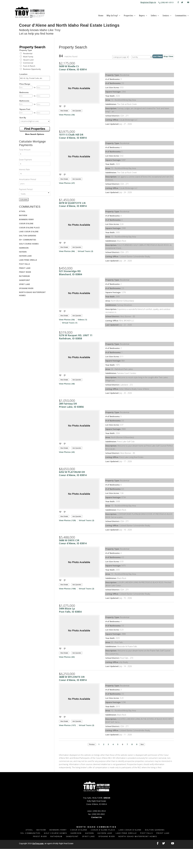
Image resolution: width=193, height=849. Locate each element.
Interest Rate (24, 169)
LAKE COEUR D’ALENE (28, 231)
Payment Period (25, 189)
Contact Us (96, 817)
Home (100, 16)
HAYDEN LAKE (25, 256)
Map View (168, 56)
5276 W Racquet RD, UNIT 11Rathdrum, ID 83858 (75, 337)
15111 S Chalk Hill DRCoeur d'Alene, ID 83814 (73, 136)
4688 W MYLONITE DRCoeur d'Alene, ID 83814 (73, 678)
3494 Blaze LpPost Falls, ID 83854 (70, 610)
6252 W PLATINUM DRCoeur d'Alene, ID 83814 (73, 473)
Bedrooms (24, 92)
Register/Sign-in (148, 2)
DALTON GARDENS (27, 235)
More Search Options (34, 134)
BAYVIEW (23, 215)
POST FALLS (24, 264)
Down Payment (25, 159)
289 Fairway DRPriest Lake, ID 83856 (71, 405)
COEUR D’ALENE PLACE (29, 227)
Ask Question (76, 110)
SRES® (106, 798)
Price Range (24, 84)
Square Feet (24, 109)
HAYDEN (23, 251)
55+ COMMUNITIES (27, 239)
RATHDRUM (24, 276)
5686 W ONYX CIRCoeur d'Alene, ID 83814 (73, 542)
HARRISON (23, 248)
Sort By (22, 118)
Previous (92, 744)
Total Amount (24, 149)
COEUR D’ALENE (26, 223)
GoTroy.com (37, 843)
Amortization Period (27, 179)
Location (23, 74)
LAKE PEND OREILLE (28, 260)
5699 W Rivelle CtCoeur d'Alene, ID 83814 (73, 68)
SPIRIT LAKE (24, 284)
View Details (64, 110)
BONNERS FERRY (26, 219)
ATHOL (22, 211)
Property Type (25, 50)
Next (142, 744)
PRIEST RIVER (25, 272)
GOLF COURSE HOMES (29, 243)
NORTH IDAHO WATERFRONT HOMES (138, 836)
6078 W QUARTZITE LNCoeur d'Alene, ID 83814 (73, 204)
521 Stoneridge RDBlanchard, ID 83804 (70, 273)
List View (157, 56)
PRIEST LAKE (24, 268)
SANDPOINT (24, 280)
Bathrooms (24, 101)
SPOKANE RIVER (26, 288)
